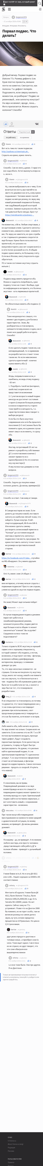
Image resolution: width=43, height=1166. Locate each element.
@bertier (20, 566)
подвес (7, 25)
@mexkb (23, 297)
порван (14, 25)
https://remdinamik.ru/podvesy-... (19, 215)
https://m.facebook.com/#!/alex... (16, 558)
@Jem (20, 776)
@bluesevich (19, 272)
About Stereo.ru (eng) (15, 1144)
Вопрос (6, 17)
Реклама (11, 1151)
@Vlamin (24, 160)
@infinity (24, 866)
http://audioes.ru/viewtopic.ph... (15, 151)
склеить (22, 25)
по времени (24, 137)
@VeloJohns (22, 833)
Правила (11, 1162)
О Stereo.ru (12, 1141)
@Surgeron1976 (22, 179)
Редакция (11, 1147)
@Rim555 (26, 341)
